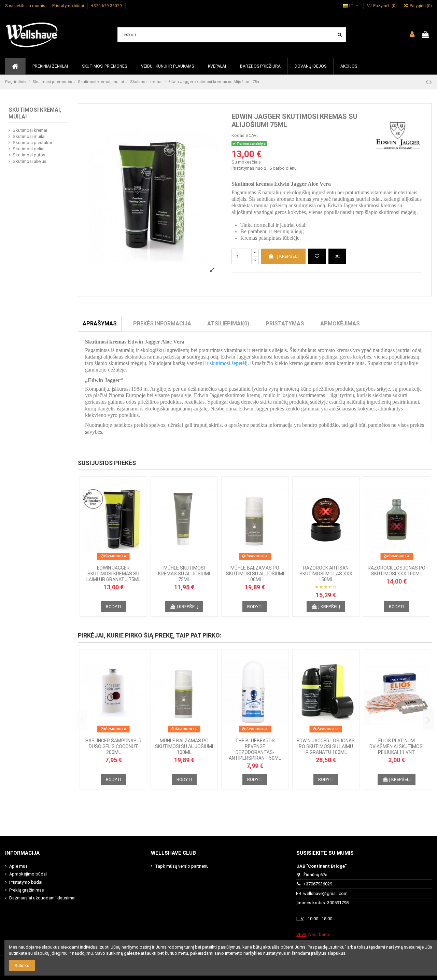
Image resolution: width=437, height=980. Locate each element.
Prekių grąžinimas (26, 890)
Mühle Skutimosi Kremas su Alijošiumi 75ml (184, 573)
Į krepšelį (288, 256)
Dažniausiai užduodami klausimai (42, 897)
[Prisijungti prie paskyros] (412, 35)
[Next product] (430, 82)
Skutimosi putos (29, 154)
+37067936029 (317, 883)
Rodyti (113, 606)
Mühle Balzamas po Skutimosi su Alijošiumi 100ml (255, 573)
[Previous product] (427, 82)
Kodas (237, 135)
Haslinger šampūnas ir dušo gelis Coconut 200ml (113, 746)
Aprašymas (100, 323)
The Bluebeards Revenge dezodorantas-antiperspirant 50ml (255, 749)
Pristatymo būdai (68, 5)
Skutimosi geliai (28, 148)
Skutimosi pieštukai (32, 142)
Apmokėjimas (340, 323)
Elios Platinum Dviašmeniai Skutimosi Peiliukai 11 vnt (396, 746)
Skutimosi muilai (29, 136)
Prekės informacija (162, 323)
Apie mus (18, 866)
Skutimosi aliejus (29, 161)
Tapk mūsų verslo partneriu (182, 866)
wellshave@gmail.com (325, 893)
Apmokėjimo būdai (28, 874)
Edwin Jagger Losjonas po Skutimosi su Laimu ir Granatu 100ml (326, 746)
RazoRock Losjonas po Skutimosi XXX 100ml (396, 570)
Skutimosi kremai (30, 130)
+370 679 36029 (107, 5)
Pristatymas (285, 323)
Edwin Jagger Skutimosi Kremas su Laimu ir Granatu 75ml (113, 573)
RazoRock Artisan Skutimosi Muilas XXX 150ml (325, 573)
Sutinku (21, 965)
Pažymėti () (384, 5)
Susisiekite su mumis (25, 5)
